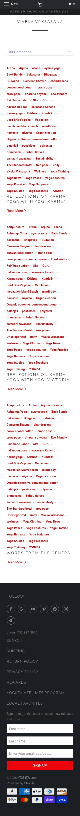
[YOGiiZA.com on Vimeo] (45, 609)
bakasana (33, 74)
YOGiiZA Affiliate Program (35, 693)
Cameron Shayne (34, 81)
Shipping (16, 651)
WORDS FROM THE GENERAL (40, 553)
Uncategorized (16, 337)
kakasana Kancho (43, 107)
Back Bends (15, 74)
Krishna (32, 113)
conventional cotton (20, 87)
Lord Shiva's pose (19, 120)
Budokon (13, 81)
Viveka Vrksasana (40, 21)
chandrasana (59, 81)
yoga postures (55, 178)
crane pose (45, 87)
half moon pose (17, 107)
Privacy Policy (23, 672)
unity (56, 165)
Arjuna (23, 68)
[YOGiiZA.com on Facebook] (12, 609)
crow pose (14, 94)
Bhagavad (51, 74)
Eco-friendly (59, 94)
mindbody (49, 126)
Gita (35, 100)
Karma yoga (15, 113)
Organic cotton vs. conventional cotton (32, 139)
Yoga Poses (33, 178)
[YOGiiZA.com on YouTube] (34, 609)
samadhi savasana (19, 158)
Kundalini (48, 113)
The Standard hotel (19, 165)
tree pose (42, 165)
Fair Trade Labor (18, 100)
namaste (12, 133)
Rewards (16, 682)
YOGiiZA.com (27, 777)
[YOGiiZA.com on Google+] (23, 609)
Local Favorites (25, 703)
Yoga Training (16, 369)
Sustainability (44, 158)
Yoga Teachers (38, 191)
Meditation (42, 120)
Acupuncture (15, 227)
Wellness (40, 171)
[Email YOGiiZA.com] (12, 620)
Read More (15, 210)
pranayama (14, 152)
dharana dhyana (36, 94)
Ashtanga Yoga (17, 233)
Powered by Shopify (21, 783)
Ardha (11, 68)
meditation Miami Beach (22, 126)
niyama (27, 133)
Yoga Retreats (16, 356)
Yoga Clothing (59, 171)
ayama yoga (52, 68)
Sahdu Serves (35, 152)
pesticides (29, 146)
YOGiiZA (57, 191)
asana (36, 68)
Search (14, 640)
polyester (46, 146)
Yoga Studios (15, 191)
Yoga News (14, 178)
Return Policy (22, 661)
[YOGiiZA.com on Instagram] (67, 609)
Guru (45, 100)
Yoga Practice (16, 184)
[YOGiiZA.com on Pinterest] (56, 609)
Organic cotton (46, 133)
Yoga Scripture (38, 184)
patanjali (12, 146)
